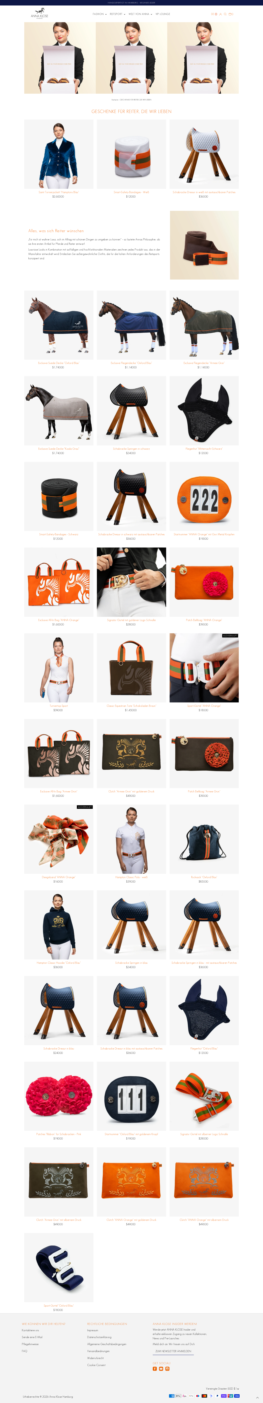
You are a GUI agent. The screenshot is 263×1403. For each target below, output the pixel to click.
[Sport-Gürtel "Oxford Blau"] (59, 1267)
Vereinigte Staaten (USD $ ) (221, 1388)
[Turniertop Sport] (59, 668)
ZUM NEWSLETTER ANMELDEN (173, 1351)
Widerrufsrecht (95, 1358)
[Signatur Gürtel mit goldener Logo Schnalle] (131, 582)
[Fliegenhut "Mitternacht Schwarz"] (204, 410)
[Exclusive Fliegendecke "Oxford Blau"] (131, 325)
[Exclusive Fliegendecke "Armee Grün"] (204, 325)
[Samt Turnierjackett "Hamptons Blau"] (59, 154)
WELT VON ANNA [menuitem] (139, 14)
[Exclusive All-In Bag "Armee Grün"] (59, 753)
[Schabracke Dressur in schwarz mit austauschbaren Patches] (131, 496)
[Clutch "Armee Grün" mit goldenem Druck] (131, 753)
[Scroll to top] (257, 1397)
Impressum (92, 1330)
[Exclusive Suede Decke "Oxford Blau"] (59, 325)
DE (212, 14)
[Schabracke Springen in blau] (131, 925)
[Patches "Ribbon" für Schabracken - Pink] (59, 1096)
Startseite (115, 100)
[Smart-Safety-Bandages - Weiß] (131, 154)
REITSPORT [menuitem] (116, 14)
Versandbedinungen (98, 1351)
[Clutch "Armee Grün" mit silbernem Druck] (59, 1182)
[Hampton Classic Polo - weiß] (131, 839)
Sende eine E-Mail (32, 1337)
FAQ (24, 1351)
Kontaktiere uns (30, 1330)
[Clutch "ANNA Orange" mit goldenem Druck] (131, 1182)
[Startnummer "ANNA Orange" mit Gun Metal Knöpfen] (204, 496)
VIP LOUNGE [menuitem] (163, 14)
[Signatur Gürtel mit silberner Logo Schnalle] (204, 1096)
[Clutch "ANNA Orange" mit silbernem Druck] (204, 1182)
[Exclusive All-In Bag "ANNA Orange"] (59, 582)
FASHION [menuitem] (99, 14)
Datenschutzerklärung (99, 1337)
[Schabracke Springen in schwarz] (131, 410)
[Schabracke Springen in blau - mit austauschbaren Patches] (204, 925)
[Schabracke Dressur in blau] (59, 1010)
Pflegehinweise (30, 1344)
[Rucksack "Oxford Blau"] (204, 839)
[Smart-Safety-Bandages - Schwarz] (59, 496)
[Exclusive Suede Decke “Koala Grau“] (59, 410)
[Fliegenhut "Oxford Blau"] (204, 1010)
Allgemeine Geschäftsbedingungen (106, 1344)
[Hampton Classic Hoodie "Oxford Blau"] (59, 925)
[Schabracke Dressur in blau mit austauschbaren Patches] (131, 1010)
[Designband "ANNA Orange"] (59, 839)
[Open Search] (225, 14)
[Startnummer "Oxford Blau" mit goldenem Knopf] (131, 1096)
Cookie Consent (96, 1365)
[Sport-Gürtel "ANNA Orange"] (204, 668)
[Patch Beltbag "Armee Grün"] (204, 753)
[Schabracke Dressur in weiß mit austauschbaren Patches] (204, 154)
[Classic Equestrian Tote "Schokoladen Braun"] (131, 668)
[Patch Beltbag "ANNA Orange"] (204, 582)
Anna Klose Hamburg (61, 1396)
